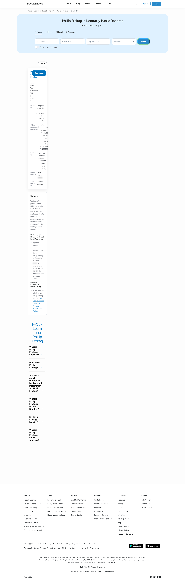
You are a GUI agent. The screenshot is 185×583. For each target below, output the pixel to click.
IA (79, 548)
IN (88, 548)
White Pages (99, 500)
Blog (119, 522)
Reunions (97, 507)
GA (73, 548)
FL (70, 548)
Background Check (55, 504)
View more (94, 548)
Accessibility (28, 577)
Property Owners (101, 515)
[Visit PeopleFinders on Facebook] (156, 577)
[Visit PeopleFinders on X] (151, 577)
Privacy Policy (123, 530)
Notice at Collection (126, 534)
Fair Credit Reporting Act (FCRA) (80, 560)
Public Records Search (33, 530)
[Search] (137, 4)
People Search (33, 11)
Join (156, 4)
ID (82, 548)
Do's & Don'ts (146, 507)
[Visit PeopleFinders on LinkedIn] (154, 577)
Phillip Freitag (62, 11)
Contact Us (145, 504)
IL (85, 548)
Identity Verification (55, 507)
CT (63, 548)
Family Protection (78, 511)
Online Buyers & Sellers (56, 511)
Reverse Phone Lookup (33, 504)
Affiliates (121, 515)
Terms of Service (97, 562)
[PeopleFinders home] (34, 3)
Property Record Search (34, 526)
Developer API (123, 519)
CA (55, 548)
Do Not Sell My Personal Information (92, 567)
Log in (145, 4)
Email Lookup (29, 511)
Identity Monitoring (78, 500)
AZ (51, 548)
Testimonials (123, 511)
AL (44, 548)
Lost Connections (101, 504)
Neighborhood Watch (79, 507)
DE (66, 548)
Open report (40, 73)
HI (77, 548)
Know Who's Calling (55, 500)
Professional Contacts (103, 519)
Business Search (30, 519)
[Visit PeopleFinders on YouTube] (159, 577)
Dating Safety (76, 515)
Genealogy (98, 511)
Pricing (120, 504)
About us (121, 500)
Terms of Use (123, 526)
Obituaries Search (31, 522)
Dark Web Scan (77, 504)
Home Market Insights (56, 515)
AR (48, 548)
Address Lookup (30, 507)
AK (41, 548)
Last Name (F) (48, 11)
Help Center (146, 500)
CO (59, 548)
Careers (121, 507)
